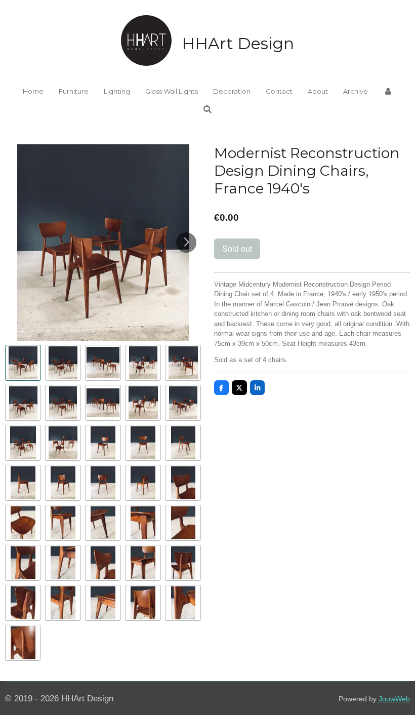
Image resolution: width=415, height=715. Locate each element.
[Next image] (186, 242)
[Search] (207, 109)
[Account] (387, 92)
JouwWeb (394, 699)
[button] (23, 363)
